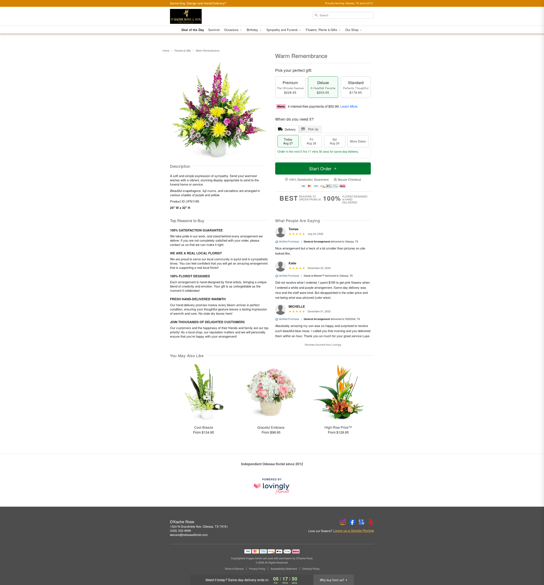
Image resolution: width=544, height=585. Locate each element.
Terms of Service (234, 568)
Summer (214, 30)
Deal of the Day (192, 30)
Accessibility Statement (284, 568)
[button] (533, 567)
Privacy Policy (257, 568)
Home (166, 50)
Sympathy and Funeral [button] (282, 30)
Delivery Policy (311, 568)
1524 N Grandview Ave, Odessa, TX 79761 (199, 526)
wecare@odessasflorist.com (189, 535)
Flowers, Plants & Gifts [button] (322, 30)
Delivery (290, 129)
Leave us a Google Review (353, 530)
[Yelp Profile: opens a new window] (371, 522)
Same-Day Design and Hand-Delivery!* (198, 3)
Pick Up (313, 129)
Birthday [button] (253, 30)
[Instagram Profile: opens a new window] (343, 522)
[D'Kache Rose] (200, 16)
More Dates (358, 141)
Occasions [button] (231, 30)
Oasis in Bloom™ (314, 276)
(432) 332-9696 (180, 530)
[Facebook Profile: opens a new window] (352, 522)
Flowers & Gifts (182, 50)
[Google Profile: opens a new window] (362, 522)
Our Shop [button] (352, 30)
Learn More (349, 106)
